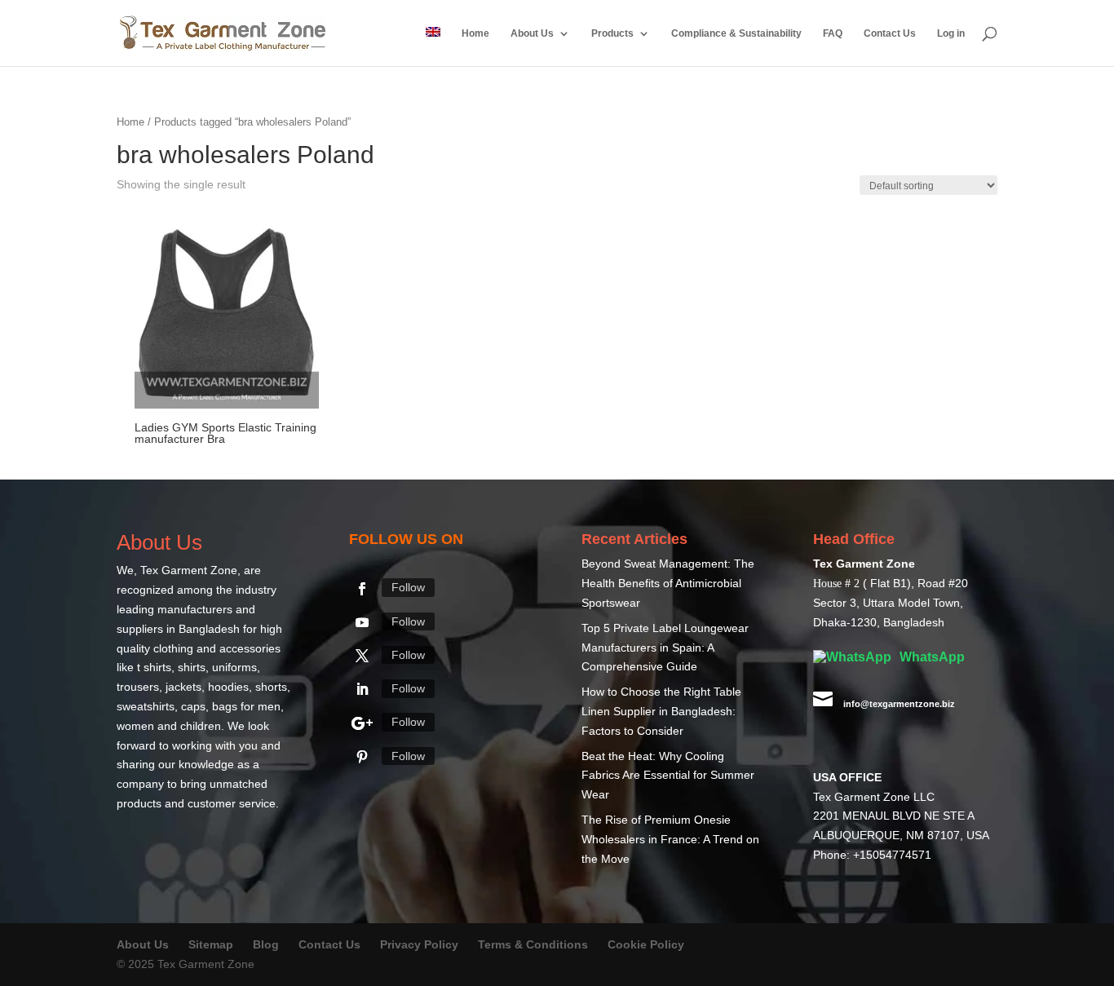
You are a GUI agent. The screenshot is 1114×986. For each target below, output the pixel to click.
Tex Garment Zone (188, 570)
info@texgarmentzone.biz (899, 705)
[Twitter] (362, 656)
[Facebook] (362, 590)
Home (475, 33)
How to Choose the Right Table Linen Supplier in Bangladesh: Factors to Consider (661, 712)
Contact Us (890, 33)
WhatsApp (930, 658)
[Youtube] (362, 623)
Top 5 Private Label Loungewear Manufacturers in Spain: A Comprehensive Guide (665, 648)
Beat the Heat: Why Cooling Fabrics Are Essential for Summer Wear (667, 776)
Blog (267, 945)
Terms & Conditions (533, 945)
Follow (408, 588)
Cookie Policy (646, 945)
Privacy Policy (419, 945)
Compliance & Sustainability (736, 33)
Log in (951, 33)
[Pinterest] (362, 758)
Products (612, 33)
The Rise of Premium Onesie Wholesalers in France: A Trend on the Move (670, 840)
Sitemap (210, 945)
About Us (532, 33)
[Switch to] (433, 46)
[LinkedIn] (362, 690)
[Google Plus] (362, 724)
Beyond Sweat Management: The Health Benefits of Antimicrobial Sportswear (667, 584)
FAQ (832, 33)
